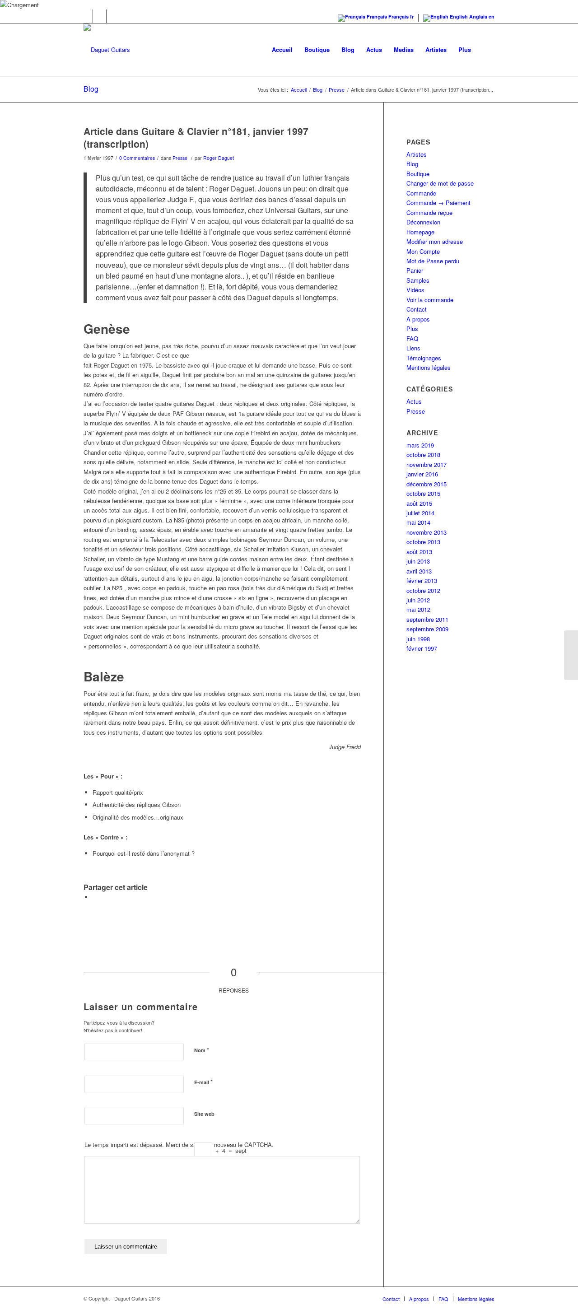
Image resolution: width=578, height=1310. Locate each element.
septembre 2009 (427, 629)
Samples (417, 280)
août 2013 (419, 551)
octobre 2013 (423, 541)
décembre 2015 (426, 484)
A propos (418, 319)
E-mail (203, 1081)
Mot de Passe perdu (432, 260)
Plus (412, 328)
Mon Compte (423, 251)
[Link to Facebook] (86, 16)
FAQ (412, 338)
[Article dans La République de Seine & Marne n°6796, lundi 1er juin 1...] (571, 655)
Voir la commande (429, 299)
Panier (414, 270)
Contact (416, 309)
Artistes (416, 154)
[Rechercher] (485, 49)
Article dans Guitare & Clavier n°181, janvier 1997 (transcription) (196, 137)
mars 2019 (420, 445)
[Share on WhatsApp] (95, 897)
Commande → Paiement (438, 202)
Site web (204, 1113)
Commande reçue (429, 212)
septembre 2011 (427, 619)
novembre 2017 (426, 464)
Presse (179, 157)
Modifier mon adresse (434, 241)
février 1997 (421, 648)
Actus (414, 401)
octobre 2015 (423, 493)
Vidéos (415, 289)
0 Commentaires (137, 157)
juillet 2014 (420, 512)
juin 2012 (418, 600)
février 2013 (421, 580)
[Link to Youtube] (113, 16)
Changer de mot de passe (440, 183)
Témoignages (423, 358)
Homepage (420, 232)
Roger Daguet (218, 157)
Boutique (417, 173)
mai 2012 (418, 609)
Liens (413, 348)
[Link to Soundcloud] (99, 16)
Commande (421, 193)
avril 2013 (419, 571)
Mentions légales (428, 367)
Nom (201, 1049)
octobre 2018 (423, 454)
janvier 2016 (422, 474)
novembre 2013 (426, 532)
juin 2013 (418, 561)
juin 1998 (418, 638)
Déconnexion (423, 222)
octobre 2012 (423, 590)
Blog (91, 89)
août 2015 (419, 503)
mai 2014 (418, 522)
